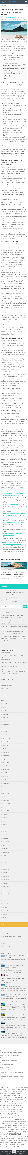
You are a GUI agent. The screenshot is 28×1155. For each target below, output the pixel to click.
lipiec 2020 (4, 855)
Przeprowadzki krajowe (9, 1121)
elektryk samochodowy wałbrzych (10, 1096)
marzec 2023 (5, 745)
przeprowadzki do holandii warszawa (7, 1119)
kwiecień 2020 (5, 866)
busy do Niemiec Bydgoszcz (11, 1089)
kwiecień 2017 (5, 910)
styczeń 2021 (5, 835)
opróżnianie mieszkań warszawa (5, 1109)
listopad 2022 (5, 759)
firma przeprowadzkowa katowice (13, 1098)
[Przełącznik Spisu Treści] (23, 63)
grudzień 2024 (5, 724)
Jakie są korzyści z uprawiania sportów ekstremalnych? (11, 74)
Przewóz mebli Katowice (9, 1125)
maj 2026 (4, 710)
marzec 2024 (5, 731)
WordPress (10, 1153)
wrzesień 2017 (5, 893)
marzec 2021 (5, 828)
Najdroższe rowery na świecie (8, 669)
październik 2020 (6, 845)
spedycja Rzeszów (3, 1132)
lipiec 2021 (4, 814)
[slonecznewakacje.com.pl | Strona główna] (11, 2)
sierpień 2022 (5, 769)
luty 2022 (4, 790)
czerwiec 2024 (5, 728)
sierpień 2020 (5, 852)
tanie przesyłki (3, 1134)
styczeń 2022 (5, 793)
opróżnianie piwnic (14, 1109)
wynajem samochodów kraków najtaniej (13, 1145)
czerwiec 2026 (5, 707)
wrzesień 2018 (5, 879)
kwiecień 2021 (5, 824)
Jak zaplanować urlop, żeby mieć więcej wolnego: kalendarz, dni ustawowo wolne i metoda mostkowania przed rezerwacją (13, 638)
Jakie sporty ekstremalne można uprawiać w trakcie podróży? (13, 66)
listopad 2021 (5, 800)
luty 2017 (4, 917)
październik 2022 (6, 762)
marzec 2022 (5, 786)
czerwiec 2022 (5, 776)
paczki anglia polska (21, 1113)
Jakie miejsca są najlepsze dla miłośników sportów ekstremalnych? (14, 69)
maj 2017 (4, 907)
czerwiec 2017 (5, 904)
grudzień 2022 (5, 755)
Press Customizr (20, 1153)
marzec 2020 (5, 869)
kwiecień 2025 (5, 721)
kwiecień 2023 (5, 741)
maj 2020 (4, 862)
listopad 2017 (5, 886)
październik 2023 (6, 738)
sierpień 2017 (5, 897)
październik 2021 (6, 804)
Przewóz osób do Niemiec (6, 1069)
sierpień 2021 (5, 810)
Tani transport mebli (5, 652)
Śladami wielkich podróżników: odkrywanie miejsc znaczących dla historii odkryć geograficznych (13, 544)
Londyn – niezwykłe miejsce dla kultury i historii (14, 504)
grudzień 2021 (5, 797)
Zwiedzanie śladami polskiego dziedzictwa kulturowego (6, 574)
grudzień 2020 (5, 838)
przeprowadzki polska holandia (6, 1123)
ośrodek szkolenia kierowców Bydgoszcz (11, 1112)
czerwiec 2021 (5, 817)
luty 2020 (4, 873)
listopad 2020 (5, 841)
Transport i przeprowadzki (8, 940)
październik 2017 (6, 890)
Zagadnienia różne (6, 947)
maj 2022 (4, 779)
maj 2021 (4, 821)
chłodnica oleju (11, 1091)
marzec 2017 (5, 914)
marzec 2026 (5, 714)
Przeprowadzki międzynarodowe (20, 1121)
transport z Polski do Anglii (12, 1140)
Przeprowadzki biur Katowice (21, 1117)
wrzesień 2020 (5, 848)
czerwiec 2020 (5, 859)
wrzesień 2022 (5, 766)
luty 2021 (4, 831)
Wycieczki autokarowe (6, 659)
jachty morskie (10, 1099)
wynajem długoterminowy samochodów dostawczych (12, 1143)
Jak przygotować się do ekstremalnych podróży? (13, 71)
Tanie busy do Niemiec (16, 1131)
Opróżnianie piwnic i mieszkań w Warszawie (10, 1055)
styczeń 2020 (5, 876)
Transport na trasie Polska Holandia (9, 666)
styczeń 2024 (5, 735)
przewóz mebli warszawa (19, 1125)
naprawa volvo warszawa (14, 1105)
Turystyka (3, 5)
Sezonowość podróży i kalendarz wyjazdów (12, 936)
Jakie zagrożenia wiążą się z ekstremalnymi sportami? (12, 77)
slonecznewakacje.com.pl (10, 17)
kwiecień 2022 (5, 783)
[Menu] (26, 2)
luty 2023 (4, 748)
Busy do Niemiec (4, 1048)
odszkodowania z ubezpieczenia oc (12, 1107)
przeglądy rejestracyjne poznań (10, 1117)
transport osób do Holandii (12, 1138)
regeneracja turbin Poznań (15, 1127)
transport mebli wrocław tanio (14, 1137)
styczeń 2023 (5, 752)
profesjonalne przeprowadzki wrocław (6, 1115)
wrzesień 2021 (5, 807)
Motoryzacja (5, 933)
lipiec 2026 (4, 704)
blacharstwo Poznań (8, 1087)
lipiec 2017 (4, 900)
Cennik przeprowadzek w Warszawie (8, 1060)
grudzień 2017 (5, 883)
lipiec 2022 (4, 772)
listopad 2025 (5, 717)
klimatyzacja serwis (8, 1101)
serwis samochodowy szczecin (13, 1129)
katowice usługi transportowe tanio (19, 1099)
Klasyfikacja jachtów (4, 1067)
